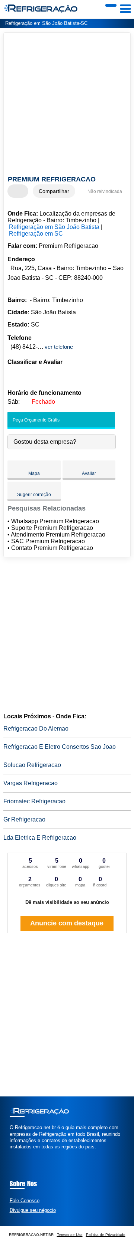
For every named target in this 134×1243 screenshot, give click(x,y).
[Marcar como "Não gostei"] (23, 191)
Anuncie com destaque (66, 923)
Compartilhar (54, 191)
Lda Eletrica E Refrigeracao (39, 837)
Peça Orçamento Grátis (36, 420)
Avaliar (89, 473)
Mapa (34, 473)
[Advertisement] (67, 105)
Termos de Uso (70, 1235)
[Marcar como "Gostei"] (14, 191)
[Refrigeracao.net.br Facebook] (11, 1153)
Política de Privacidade (105, 1235)
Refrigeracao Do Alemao (35, 728)
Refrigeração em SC (36, 233)
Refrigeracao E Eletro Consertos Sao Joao (59, 747)
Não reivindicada (104, 191)
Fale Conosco (24, 1200)
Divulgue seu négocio (33, 1210)
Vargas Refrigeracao (30, 783)
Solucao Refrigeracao (32, 765)
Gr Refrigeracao (24, 819)
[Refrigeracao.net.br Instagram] (18, 1153)
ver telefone (59, 347)
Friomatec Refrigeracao (34, 801)
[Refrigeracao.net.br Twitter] (14, 1153)
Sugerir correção (34, 494)
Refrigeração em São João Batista (54, 227)
